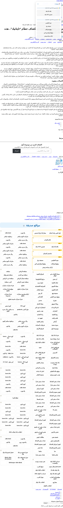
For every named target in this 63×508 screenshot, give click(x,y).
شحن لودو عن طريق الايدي (40, 432)
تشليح (22, 285)
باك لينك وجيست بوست (54, 363)
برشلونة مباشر (8, 236)
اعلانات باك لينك (40, 482)
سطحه (8, 271)
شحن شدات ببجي (55, 427)
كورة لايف (23, 373)
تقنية (40, 347)
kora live (8, 370)
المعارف (55, 311)
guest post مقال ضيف (55, 466)
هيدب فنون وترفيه (55, 375)
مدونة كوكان (40, 290)
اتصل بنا (57, 498)
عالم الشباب (47, 240)
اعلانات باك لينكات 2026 (15, 432)
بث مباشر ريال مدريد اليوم (8, 310)
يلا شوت (23, 233)
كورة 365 (22, 306)
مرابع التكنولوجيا (40, 279)
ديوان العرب (40, 477)
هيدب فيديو (40, 311)
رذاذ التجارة (40, 314)
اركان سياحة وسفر (47, 267)
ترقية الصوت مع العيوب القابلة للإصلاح (49, 217)
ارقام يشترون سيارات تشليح (23, 294)
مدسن (40, 300)
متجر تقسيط (40, 399)
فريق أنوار (60, 166)
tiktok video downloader (8, 458)
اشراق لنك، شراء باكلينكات (55, 343)
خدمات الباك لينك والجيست (55, 462)
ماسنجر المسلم (47, 253)
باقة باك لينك (54, 246)
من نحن (58, 497)
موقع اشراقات (55, 264)
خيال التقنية (55, 282)
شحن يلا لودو (54, 432)
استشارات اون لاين (40, 307)
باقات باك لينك (40, 339)
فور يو (40, 423)
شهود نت (40, 318)
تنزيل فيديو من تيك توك (23, 453)
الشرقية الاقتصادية (40, 286)
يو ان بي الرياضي (40, 367)
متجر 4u (55, 409)
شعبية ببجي (55, 437)
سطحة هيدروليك (8, 275)
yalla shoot (8, 233)
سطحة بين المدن (22, 275)
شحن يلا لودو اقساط (40, 392)
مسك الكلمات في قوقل (55, 274)
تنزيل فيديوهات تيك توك (23, 458)
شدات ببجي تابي (40, 385)
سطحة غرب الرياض (8, 278)
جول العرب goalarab (23, 309)
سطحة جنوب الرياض (22, 282)
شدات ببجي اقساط (55, 381)
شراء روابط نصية (55, 339)
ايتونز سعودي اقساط (55, 392)
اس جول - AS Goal (8, 362)
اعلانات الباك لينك (40, 342)
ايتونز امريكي (40, 388)
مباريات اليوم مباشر (22, 236)
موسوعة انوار (55, 328)
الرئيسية (57, 492)
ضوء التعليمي (54, 260)
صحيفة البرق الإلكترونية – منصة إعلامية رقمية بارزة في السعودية (42, 219)
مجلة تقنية (55, 367)
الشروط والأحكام (55, 493)
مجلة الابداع (40, 304)
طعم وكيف (55, 318)
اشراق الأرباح (40, 328)
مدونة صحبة (55, 325)
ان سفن (55, 279)
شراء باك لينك (55, 335)
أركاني (55, 321)
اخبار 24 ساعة (40, 371)
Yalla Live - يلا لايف (8, 353)
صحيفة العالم (40, 375)
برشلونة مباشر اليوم (8, 321)
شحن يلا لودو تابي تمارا (40, 415)
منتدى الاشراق (55, 357)
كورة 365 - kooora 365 (23, 362)
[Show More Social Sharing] (24, 39)
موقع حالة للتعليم (55, 371)
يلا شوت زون (22, 442)
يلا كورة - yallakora (8, 357)
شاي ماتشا (55, 455)
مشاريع (55, 482)
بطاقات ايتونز (40, 437)
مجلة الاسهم (55, 286)
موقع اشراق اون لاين (40, 264)
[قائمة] (62, 20)
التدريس (55, 352)
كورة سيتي (8, 306)
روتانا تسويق (55, 304)
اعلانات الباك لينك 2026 (40, 358)
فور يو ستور (40, 406)
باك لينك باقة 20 (55, 470)
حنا (55, 451)
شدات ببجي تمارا (40, 381)
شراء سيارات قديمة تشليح (15, 299)
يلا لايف (15, 314)
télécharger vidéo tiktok (15, 462)
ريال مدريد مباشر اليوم (23, 322)
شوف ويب (40, 282)
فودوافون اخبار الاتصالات (55, 348)
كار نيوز (40, 293)
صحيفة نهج (55, 293)
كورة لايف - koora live (23, 418)
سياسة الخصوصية (55, 495)
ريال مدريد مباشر (23, 240)
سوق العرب (40, 466)
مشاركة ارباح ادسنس (40, 233)
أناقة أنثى (40, 297)
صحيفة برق (40, 260)
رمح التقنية (55, 314)
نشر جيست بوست (40, 461)
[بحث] (62, 18)
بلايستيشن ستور (55, 440)
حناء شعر (40, 448)
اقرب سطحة (8, 282)
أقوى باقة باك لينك (55, 473)
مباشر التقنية (40, 321)
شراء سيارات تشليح (22, 289)
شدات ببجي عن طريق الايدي (40, 410)
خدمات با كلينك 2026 (40, 473)
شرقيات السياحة (40, 325)
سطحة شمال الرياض (22, 278)
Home (61, 24)
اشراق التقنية (40, 274)
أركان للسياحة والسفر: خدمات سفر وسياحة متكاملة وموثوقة (43, 216)
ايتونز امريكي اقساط (40, 420)
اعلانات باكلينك (48, 486)
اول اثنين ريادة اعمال (55, 233)
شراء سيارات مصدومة (8, 294)
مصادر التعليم (40, 362)
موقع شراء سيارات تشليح (8, 289)
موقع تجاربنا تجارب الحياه (55, 478)
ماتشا (40, 451)
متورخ (55, 300)
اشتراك (17, 151)
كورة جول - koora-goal (23, 342)
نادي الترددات (55, 307)
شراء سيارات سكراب (8, 285)
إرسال (45, 503)
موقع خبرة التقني (55, 297)
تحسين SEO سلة (40, 246)
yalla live (15, 329)
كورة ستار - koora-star (8, 337)
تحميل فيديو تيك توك (8, 452)
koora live (8, 346)
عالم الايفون (55, 290)
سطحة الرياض (23, 271)
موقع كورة (15, 397)
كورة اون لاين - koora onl (23, 357)
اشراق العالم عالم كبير (40, 353)
